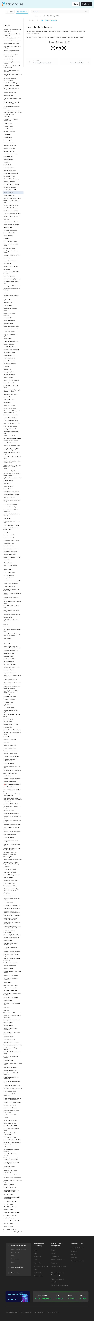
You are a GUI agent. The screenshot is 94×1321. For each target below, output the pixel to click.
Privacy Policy (39, 1312)
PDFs (35, 1269)
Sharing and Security (58, 1260)
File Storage (55, 1256)
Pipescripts (73, 1251)
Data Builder (15, 1252)
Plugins (36, 1253)
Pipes (35, 1250)
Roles (13, 1262)
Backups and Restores (58, 1266)
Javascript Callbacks (76, 1248)
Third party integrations (41, 1266)
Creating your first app (18, 1249)
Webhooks (37, 1263)
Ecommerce (38, 1273)
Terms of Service (53, 1312)
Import (53, 1250)
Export (53, 1253)
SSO (35, 1260)
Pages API (73, 1257)
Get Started (86, 4)
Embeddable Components (59, 1285)
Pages (13, 1256)
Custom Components (77, 1261)
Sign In (75, 4)
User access (15, 1259)
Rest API (73, 1254)
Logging (54, 1263)
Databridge (37, 1256)
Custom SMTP (38, 1276)
